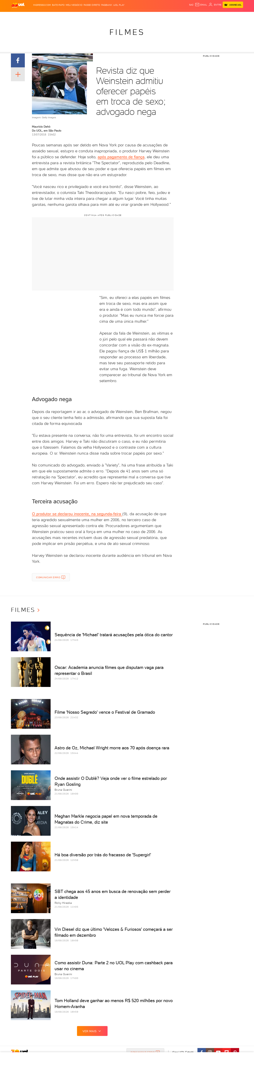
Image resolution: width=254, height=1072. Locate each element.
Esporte (118, 15)
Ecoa (172, 15)
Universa (143, 15)
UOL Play (118, 5)
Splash (130, 15)
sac (191, 4)
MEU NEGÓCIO (74, 5)
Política (69, 15)
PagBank (106, 5)
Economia (94, 15)
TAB (204, 15)
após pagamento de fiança (121, 157)
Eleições (42, 15)
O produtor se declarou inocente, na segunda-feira (77, 513)
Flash (30, 15)
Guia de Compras (236, 15)
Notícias (56, 15)
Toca (219, 15)
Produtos (18, 15)
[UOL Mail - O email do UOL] (201, 4)
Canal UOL (183, 15)
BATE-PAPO (58, 5)
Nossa (196, 15)
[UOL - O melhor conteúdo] (18, 5)
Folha (106, 15)
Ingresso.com (42, 5)
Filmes (127, 32)
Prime (211, 15)
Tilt (165, 15)
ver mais (90, 1031)
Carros (81, 15)
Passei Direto (92, 5)
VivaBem (156, 15)
